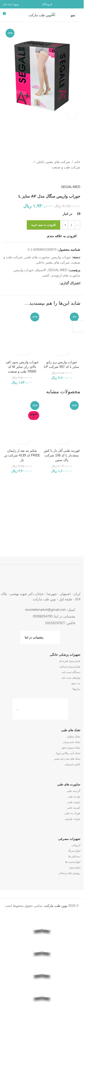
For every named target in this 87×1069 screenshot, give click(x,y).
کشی (45, 275)
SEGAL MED (70, 187)
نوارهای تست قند (70, 677)
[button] (65, 351)
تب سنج (75, 683)
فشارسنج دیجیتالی (69, 666)
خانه (77, 162)
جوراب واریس (61, 257)
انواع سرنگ (74, 850)
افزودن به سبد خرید (43, 224)
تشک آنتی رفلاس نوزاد (68, 753)
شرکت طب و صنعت (66, 167)
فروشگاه (47, 4)
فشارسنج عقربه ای (69, 661)
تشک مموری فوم (71, 747)
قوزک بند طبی (72, 813)
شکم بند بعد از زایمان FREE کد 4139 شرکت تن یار (22, 455)
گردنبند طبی (73, 791)
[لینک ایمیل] (77, 4)
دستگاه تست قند (71, 672)
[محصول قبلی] (77, 177)
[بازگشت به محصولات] (72, 177)
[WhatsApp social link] (72, 4)
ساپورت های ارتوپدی (65, 275)
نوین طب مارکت (55, 906)
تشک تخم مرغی (71, 742)
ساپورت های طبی (37, 257)
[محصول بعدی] (67, 177)
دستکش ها (74, 856)
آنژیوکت (75, 845)
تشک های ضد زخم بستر (67, 758)
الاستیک (40, 270)
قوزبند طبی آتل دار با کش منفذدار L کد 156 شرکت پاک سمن (62, 455)
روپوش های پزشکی (69, 873)
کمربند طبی (73, 807)
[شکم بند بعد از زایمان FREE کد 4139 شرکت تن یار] (22, 422)
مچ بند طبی (74, 796)
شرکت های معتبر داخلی (53, 162)
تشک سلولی (73, 736)
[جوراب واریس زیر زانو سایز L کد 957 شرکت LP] (62, 334)
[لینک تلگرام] (66, 4)
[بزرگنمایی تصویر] (72, 114)
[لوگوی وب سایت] (42, 15)
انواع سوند (74, 867)
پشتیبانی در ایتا (34, 637)
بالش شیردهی (72, 764)
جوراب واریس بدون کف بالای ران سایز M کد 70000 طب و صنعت (22, 366)
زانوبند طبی (73, 802)
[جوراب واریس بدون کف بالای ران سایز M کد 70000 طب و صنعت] (22, 334)
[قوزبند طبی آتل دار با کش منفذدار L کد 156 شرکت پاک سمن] (62, 422)
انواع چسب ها (72, 861)
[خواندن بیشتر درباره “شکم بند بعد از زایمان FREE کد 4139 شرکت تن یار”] (26, 440)
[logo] (42, 1026)
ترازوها (76, 688)
